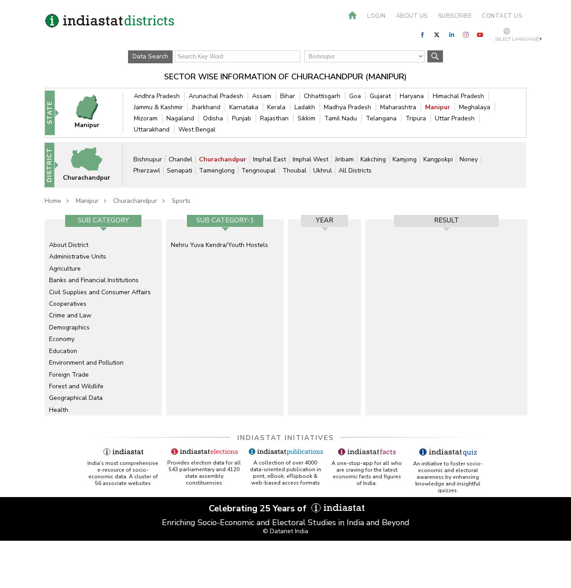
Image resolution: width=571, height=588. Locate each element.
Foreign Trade (69, 374)
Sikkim (306, 118)
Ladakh (304, 107)
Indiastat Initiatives (285, 437)
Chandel (180, 159)
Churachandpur (222, 159)
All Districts (355, 170)
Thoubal (294, 170)
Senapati (179, 170)
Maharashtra (398, 107)
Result (446, 220)
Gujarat (380, 96)
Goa (355, 96)
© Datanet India (285, 531)
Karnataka (243, 107)
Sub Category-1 (225, 220)
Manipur (437, 107)
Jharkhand (206, 107)
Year (324, 220)
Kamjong (405, 159)
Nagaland (180, 118)
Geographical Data (76, 398)
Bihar (287, 96)
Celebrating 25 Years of (259, 508)
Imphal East (269, 159)
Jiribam (344, 159)
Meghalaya (474, 107)
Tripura (415, 118)
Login (376, 16)
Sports (181, 201)
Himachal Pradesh (458, 96)
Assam (261, 96)
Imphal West (310, 159)
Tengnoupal (258, 170)
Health (58, 410)
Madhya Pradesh (347, 107)
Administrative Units (77, 256)
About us (412, 16)
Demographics (69, 327)
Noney (468, 159)
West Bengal (196, 129)
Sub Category (103, 220)
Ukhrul (322, 170)
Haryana (412, 96)
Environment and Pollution (86, 362)
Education (63, 351)
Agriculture (65, 268)
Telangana (381, 118)
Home (53, 201)
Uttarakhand (152, 129)
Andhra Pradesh (157, 96)
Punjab (241, 118)
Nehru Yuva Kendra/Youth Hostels (219, 245)
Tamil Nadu (340, 118)
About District (68, 245)
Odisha (213, 118)
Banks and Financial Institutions (94, 280)
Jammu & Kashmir (158, 107)
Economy (61, 339)
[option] (103, 317)
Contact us (502, 16)
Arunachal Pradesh (216, 96)
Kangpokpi (438, 159)
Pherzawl (146, 170)
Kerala (276, 107)
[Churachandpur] (92, 164)
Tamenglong (217, 170)
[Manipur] (92, 112)
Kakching (373, 159)
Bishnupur (147, 159)
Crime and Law (70, 315)
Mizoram (145, 118)
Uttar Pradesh (455, 118)
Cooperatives (68, 304)
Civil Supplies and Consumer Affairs (100, 292)
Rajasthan (274, 118)
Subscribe (455, 16)
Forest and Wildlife (76, 386)
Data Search (150, 56)
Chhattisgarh (322, 96)
